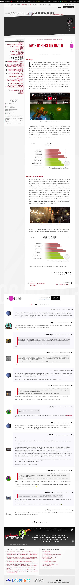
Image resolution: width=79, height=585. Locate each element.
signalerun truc (55, 298)
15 (62, 274)
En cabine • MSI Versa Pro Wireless (49, 561)
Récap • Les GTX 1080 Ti (10, 107)
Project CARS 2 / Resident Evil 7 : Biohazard (16, 70)
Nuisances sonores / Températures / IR (15, 87)
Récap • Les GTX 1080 (9, 110)
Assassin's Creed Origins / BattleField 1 (17, 55)
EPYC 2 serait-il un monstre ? (63, 284)
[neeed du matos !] (28, 580)
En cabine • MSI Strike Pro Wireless (49, 557)
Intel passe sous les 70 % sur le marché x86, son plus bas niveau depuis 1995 (22, 557)
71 (71, 46)
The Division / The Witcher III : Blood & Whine (16, 77)
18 (68, 274)
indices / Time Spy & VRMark (17, 83)
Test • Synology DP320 (46, 565)
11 (54, 274)
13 (58, 274)
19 (70, 274)
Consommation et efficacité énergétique (17, 91)
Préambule (21, 43)
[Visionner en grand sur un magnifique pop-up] (50, 215)
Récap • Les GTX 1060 (9, 113)
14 (60, 274)
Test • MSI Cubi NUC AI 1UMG (48, 558)
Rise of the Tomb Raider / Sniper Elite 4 (16, 74)
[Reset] (72, 7)
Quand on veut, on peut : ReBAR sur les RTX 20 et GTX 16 (14, 121)
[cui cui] (16, 580)
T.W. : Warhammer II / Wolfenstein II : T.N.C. (15, 81)
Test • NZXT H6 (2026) (46, 551)
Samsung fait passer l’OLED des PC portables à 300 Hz (17, 564)
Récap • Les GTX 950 (9, 106)
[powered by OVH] (8, 580)
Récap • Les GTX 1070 (9, 112)
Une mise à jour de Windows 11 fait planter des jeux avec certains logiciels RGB (22, 562)
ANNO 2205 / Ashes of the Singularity (18, 52)
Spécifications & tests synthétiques (15, 44)
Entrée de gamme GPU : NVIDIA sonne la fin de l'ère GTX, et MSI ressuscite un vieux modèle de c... (14, 115)
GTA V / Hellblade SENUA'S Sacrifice (15, 65)
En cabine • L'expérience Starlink (48, 562)
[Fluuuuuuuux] (24, 580)
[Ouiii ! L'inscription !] (70, 20)
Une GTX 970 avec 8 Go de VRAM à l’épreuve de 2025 (13, 119)
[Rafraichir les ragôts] (31, 304)
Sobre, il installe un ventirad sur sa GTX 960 (13, 123)
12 (56, 274)
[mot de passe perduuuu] (70, 31)
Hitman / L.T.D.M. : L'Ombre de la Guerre (16, 67)
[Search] (63, 7)
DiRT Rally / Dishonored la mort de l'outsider (15, 62)
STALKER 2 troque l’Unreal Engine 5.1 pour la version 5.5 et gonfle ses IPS (21, 569)
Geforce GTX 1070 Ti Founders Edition (17, 47)
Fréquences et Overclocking (17, 85)
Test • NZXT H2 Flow (46, 553)
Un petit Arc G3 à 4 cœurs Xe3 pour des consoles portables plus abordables (22, 565)
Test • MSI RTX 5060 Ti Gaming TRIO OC (50, 564)
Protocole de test (19, 49)
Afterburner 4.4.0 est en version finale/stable (37, 284)
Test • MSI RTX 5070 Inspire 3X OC (49, 567)
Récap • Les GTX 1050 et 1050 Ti (11, 109)
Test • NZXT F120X (45, 560)
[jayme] (12, 580)
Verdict (22, 93)
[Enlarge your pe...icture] (50, 112)
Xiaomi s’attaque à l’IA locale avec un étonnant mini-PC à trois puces (20, 561)
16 (64, 274)
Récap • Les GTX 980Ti (9, 104)
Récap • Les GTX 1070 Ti (10, 103)
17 (66, 274)
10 (72, 272)
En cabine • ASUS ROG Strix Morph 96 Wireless (51, 554)
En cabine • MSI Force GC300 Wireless (50, 555)
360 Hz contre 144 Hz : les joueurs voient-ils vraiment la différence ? (20, 551)
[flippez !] (20, 580)
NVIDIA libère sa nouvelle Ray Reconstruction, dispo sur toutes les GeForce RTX (22, 553)
